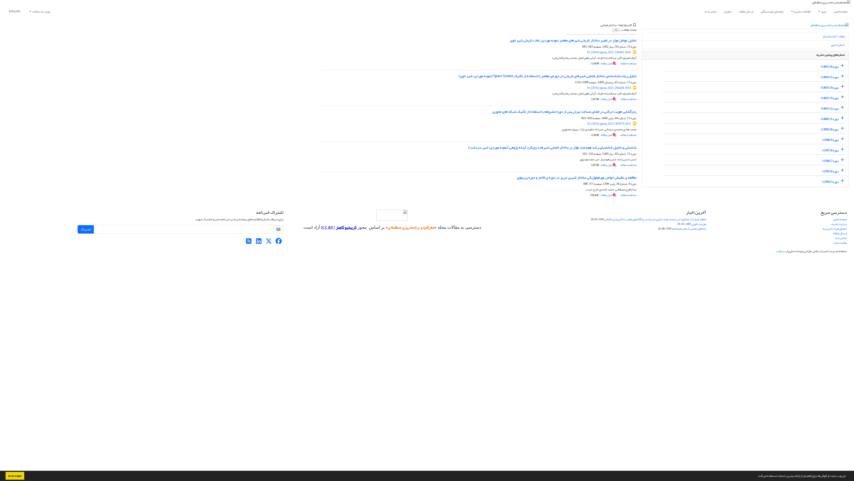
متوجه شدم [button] (15, 475)
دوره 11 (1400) (830, 119)
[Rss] (249, 242)
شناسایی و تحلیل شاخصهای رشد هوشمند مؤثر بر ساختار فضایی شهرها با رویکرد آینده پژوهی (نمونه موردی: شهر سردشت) (552, 147)
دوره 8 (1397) (830, 150)
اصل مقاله (602, 63)
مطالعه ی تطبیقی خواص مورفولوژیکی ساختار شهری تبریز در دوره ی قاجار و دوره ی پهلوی (576, 177)
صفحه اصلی (841, 11)
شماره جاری (838, 45)
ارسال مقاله (746, 11)
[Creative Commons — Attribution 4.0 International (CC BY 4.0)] (392, 215)
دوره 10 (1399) (830, 129)
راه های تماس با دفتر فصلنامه (689, 229)
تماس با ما (711, 11)
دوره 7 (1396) (830, 161)
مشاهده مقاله (628, 63)
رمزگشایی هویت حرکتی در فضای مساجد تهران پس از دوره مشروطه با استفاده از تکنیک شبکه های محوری (564, 111)
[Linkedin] (259, 242)
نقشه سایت (840, 243)
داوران (728, 11)
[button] (756, 476)
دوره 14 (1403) (830, 88)
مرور (823, 11)
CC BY (327, 227)
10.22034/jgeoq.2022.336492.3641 (609, 52)
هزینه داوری (698, 224)
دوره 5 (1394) (830, 182)
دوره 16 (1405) (830, 67)
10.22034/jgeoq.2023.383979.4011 (609, 124)
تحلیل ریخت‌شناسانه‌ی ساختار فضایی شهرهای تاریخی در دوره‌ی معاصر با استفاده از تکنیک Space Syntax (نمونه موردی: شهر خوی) (547, 76)
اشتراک (86, 229)
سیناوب (781, 251)
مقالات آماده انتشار (833, 36)
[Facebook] (279, 242)
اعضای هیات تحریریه (835, 229)
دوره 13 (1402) (830, 98)
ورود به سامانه (41, 11)
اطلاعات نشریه (802, 11)
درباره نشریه (839, 224)
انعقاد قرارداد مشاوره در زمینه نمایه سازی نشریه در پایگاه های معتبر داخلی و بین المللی (655, 219)
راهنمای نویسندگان (772, 11)
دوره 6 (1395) (830, 171)
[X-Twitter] (269, 242)
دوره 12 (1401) (830, 109)
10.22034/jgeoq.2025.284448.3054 (609, 88)
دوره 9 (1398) (830, 140)
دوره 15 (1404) (830, 77)
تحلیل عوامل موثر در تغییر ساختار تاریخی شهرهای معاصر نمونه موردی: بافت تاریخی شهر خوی (573, 40)
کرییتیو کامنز (346, 227)
